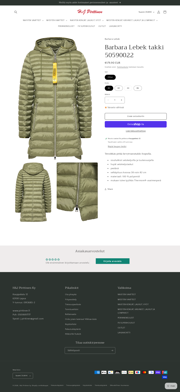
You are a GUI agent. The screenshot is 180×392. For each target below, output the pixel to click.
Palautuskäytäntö (73, 329)
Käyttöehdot (70, 324)
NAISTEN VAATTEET (127, 294)
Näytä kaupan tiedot (117, 146)
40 (109, 88)
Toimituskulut (122, 67)
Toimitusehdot (71, 309)
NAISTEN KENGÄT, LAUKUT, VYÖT (133, 304)
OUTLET (121, 328)
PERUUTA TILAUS (73, 334)
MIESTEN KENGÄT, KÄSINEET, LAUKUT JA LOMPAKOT (136, 311)
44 (129, 89)
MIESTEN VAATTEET (127, 299)
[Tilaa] (112, 350)
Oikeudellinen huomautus (119, 385)
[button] (16, 12)
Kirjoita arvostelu (113, 261)
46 (138, 88)
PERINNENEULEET (126, 318)
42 (119, 88)
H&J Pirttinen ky (25, 385)
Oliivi (110, 77)
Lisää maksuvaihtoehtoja (136, 131)
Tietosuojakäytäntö (73, 385)
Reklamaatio (70, 314)
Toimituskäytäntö (101, 385)
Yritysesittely (70, 299)
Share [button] (110, 189)
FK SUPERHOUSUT (126, 323)
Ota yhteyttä (70, 294)
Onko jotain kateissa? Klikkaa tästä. (81, 319)
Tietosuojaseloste (73, 304)
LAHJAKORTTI (124, 333)
